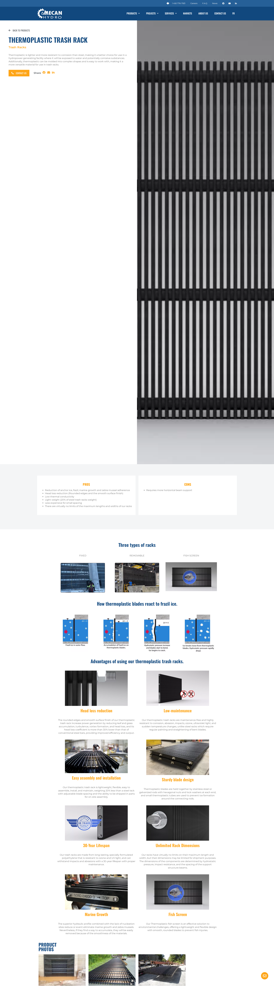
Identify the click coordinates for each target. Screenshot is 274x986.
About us (203, 13)
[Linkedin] (236, 3)
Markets (187, 13)
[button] (44, 72)
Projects (151, 13)
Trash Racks (17, 47)
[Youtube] (230, 3)
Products (132, 13)
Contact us (220, 13)
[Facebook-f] (223, 3)
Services (169, 13)
